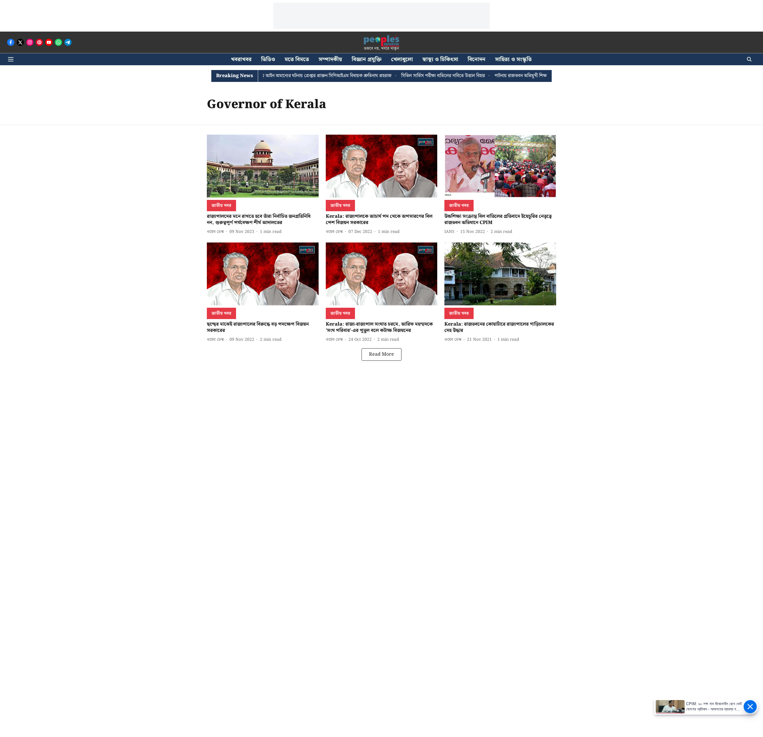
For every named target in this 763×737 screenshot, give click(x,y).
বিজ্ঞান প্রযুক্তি (367, 59)
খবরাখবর (241, 59)
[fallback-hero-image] (263, 166)
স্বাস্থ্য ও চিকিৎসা (440, 59)
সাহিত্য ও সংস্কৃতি (513, 59)
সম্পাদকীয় (330, 59)
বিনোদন (477, 59)
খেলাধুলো (402, 59)
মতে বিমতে (297, 59)
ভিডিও (268, 59)
